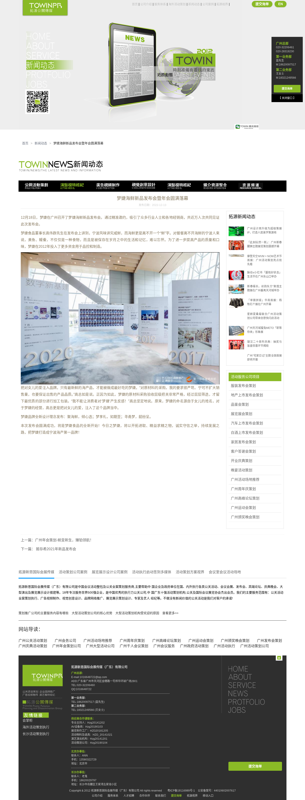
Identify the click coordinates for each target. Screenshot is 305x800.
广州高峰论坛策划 (245, 498)
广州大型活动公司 (100, 646)
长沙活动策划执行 (36, 734)
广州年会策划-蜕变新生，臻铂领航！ (64, 540)
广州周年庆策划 (243, 489)
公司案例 (208, 4)
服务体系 (160, 4)
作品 (49, 74)
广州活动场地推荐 (245, 479)
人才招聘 (128, 795)
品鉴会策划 (240, 404)
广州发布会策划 (269, 641)
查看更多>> (170, 613)
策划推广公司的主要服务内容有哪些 (44, 613)
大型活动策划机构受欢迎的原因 (137, 613)
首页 (135, 4)
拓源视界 (222, 4)
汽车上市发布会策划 (247, 423)
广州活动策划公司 (254, 646)
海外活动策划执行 (36, 727)
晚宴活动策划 (241, 470)
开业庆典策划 (241, 461)
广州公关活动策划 (33, 641)
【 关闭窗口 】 (287, 98)
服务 (49, 55)
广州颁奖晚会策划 (245, 517)
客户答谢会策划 (243, 451)
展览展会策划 (241, 414)
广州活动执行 (224, 646)
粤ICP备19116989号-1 (181, 790)
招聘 (49, 84)
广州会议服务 (164, 646)
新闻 (49, 65)
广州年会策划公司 (66, 646)
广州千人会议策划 (134, 646)
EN (280, 4)
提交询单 (262, 4)
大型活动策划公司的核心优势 (92, 613)
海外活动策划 (177, 4)
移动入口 (208, 795)
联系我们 (160, 795)
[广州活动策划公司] (45, 8)
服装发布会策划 (243, 386)
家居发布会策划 (243, 442)
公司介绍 (146, 4)
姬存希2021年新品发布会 (55, 549)
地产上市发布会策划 (247, 395)
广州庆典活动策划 (33, 646)
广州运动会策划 (243, 508)
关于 (49, 45)
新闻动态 (194, 4)
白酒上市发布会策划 (247, 433)
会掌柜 (28, 720)
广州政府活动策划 (194, 646)
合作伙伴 (144, 795)
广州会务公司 (65, 641)
